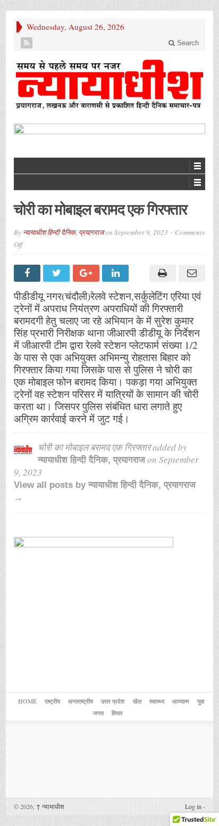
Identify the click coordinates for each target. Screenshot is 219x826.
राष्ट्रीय (52, 701)
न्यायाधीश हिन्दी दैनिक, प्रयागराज (63, 232)
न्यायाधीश (50, 806)
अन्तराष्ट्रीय (80, 701)
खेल (137, 701)
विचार (117, 713)
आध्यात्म (180, 701)
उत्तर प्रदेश (112, 701)
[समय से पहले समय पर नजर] (109, 84)
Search (187, 43)
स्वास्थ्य (156, 701)
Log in (193, 806)
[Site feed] (26, 43)
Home (27, 701)
